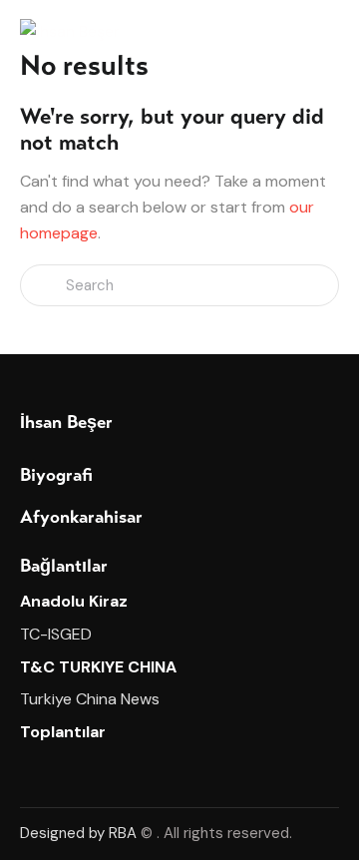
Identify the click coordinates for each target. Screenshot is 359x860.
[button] (333, 31)
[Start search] (43, 285)
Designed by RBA (78, 833)
